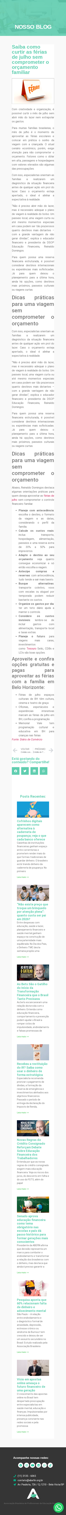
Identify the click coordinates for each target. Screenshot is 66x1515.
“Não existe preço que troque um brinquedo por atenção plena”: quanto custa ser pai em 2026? (32, 912)
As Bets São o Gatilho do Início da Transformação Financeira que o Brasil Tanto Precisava (32, 991)
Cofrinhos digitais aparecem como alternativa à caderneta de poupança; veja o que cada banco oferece (31, 830)
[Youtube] (32, 1465)
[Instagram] (26, 1465)
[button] (15, 771)
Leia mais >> (23, 877)
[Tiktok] (50, 1465)
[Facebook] (20, 1465)
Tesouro (31, 648)
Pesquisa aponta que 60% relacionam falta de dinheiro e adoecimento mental (32, 1305)
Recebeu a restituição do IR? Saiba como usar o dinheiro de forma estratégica (32, 1069)
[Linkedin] (38, 1465)
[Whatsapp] (44, 1465)
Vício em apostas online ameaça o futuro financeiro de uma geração (31, 1385)
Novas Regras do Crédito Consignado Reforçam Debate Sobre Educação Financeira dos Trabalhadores (31, 1149)
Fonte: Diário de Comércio (27, 739)
